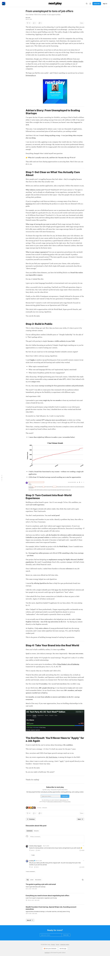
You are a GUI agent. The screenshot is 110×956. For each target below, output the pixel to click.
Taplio (32, 360)
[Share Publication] (90, 3)
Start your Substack (50, 948)
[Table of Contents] (2, 478)
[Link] (23, 112)
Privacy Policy (67, 801)
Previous (31, 819)
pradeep (31, 860)
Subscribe (97, 3)
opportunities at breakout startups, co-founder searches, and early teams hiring (48, 911)
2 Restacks (44, 807)
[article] (55, 888)
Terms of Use (63, 800)
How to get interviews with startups (35, 886)
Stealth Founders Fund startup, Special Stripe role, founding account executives (51, 908)
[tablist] (33, 830)
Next (79, 819)
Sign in (105, 3)
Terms (57, 944)
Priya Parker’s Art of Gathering (68, 664)
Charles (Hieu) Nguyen (35, 846)
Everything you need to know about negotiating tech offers (47, 895)
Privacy (53, 944)
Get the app (63, 948)
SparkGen (29, 204)
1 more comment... (31, 871)
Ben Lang (28, 17)
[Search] (86, 3)
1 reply (33, 855)
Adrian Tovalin (78, 61)
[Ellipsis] (83, 845)
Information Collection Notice (54, 801)
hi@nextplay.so (31, 75)
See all (29, 920)
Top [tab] (28, 879)
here (56, 590)
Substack (47, 952)
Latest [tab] (31, 879)
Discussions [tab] (38, 879)
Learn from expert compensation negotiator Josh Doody (41, 898)
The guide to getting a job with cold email (41, 884)
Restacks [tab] (36, 831)
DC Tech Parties (51, 757)
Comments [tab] (29, 831)
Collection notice (64, 944)
